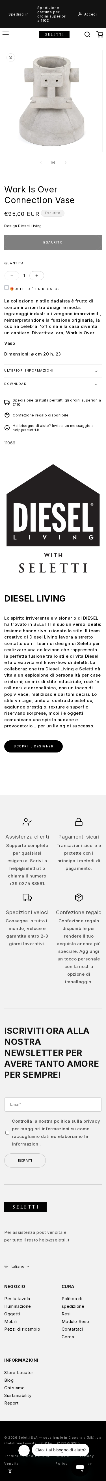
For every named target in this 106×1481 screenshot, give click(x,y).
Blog (9, 1380)
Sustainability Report (17, 1399)
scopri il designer (33, 746)
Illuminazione (17, 1306)
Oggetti (12, 1314)
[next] (65, 162)
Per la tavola (17, 1298)
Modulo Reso (76, 1321)
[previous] (40, 162)
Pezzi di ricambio (22, 1329)
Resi (66, 1314)
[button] (87, 34)
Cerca (68, 1336)
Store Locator (18, 1372)
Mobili (10, 1321)
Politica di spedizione (73, 1302)
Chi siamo (14, 1387)
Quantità (14, 263)
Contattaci (72, 1329)
